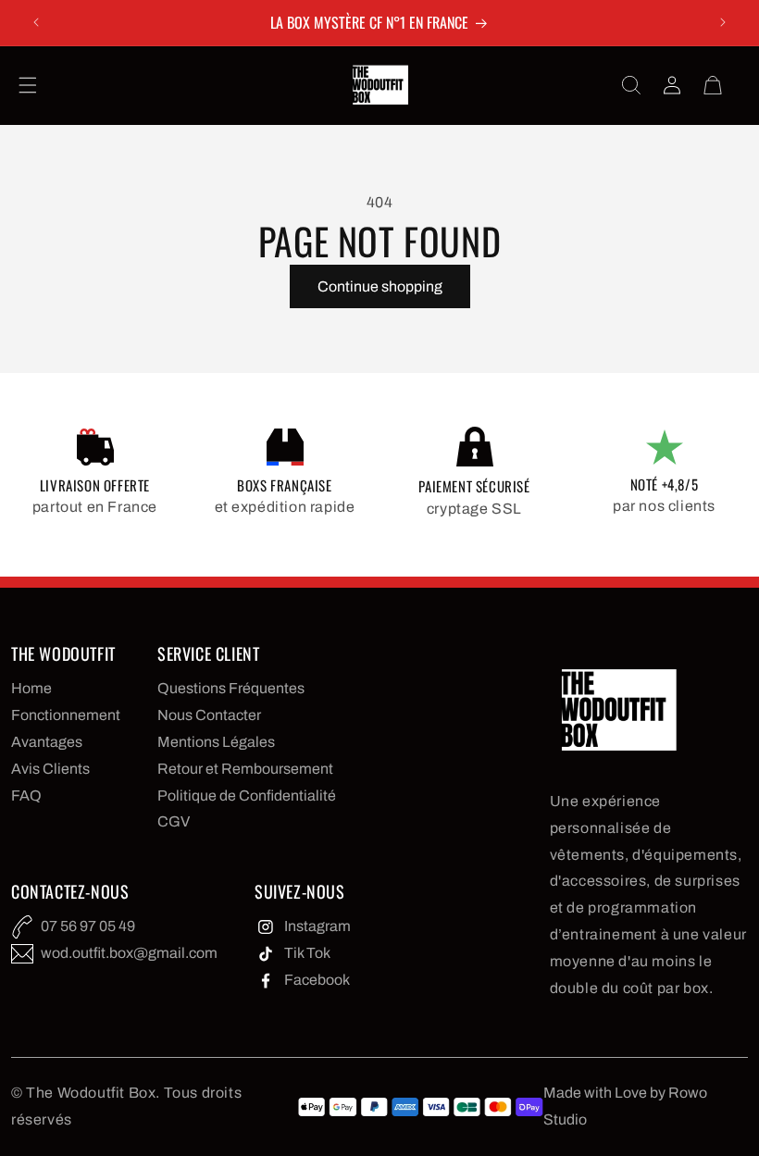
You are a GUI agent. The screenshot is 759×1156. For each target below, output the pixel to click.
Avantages (46, 742)
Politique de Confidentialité (246, 795)
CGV (173, 821)
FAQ (26, 795)
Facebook (317, 980)
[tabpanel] (95, 475)
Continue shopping (379, 286)
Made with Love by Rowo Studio (625, 1106)
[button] (27, 85)
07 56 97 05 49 (88, 926)
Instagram (317, 926)
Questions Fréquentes (231, 688)
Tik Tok (307, 953)
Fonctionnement (65, 715)
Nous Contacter (209, 715)
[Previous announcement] (36, 22)
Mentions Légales (216, 742)
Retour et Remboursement (245, 769)
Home (31, 688)
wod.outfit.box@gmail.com (129, 953)
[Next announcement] (723, 22)
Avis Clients (50, 769)
